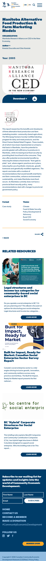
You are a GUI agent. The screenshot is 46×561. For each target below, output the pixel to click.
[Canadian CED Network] (11, 5)
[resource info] (23, 402)
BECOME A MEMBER (14, 517)
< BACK (5, 238)
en (25, 5)
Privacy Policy (34, 560)
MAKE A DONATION (14, 521)
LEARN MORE (31, 454)
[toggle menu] (39, 5)
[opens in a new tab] (23, 271)
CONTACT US (10, 513)
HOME (6, 509)
